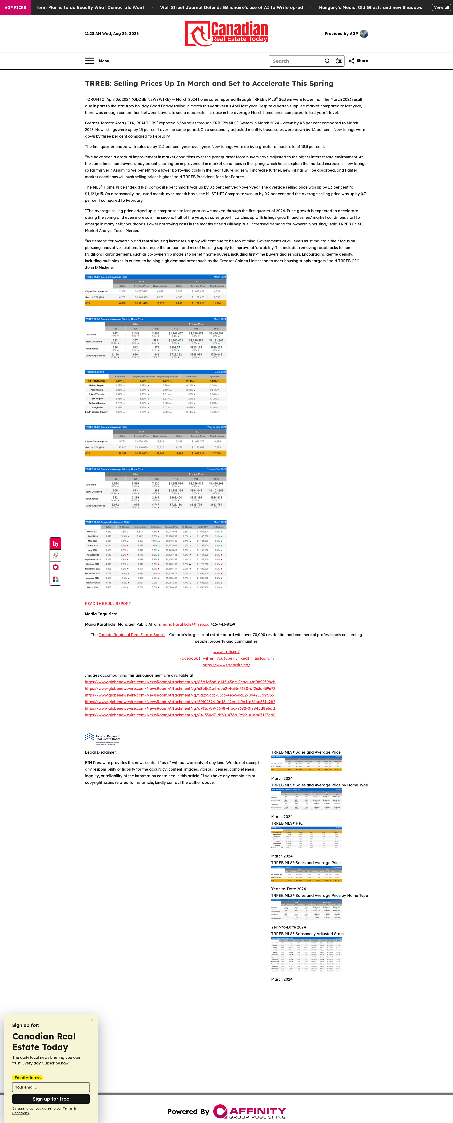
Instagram (264, 658)
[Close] (92, 1020)
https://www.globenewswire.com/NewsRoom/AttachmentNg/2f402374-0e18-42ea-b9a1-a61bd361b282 (180, 701)
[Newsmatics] (55, 579)
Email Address (28, 1077)
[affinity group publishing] (55, 567)
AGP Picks (15, 7)
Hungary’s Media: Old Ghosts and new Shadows (370, 7)
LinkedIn (243, 658)
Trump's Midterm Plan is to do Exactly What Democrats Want (77, 7)
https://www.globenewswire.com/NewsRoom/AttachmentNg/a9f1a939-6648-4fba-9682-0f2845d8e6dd (180, 708)
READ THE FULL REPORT (107, 603)
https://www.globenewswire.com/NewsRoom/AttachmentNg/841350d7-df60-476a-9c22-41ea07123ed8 (180, 715)
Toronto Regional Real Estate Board (132, 634)
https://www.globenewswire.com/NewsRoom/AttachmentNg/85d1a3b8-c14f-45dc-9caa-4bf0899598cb (180, 682)
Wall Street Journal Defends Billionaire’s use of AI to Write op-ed (231, 7)
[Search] (327, 60)
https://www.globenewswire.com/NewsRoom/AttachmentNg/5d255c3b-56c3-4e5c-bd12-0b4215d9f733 (179, 695)
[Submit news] (55, 544)
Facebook (188, 658)
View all (441, 7)
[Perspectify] (55, 556)
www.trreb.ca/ (227, 651)
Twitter (207, 658)
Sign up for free (51, 1099)
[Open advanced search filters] (338, 60)
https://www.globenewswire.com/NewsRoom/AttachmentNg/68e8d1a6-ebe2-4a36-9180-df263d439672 (180, 688)
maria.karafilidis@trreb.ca (186, 624)
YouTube (224, 658)
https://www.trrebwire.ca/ (226, 665)
